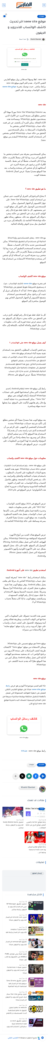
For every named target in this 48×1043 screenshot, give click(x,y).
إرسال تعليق (37, 873)
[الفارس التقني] (24, 5)
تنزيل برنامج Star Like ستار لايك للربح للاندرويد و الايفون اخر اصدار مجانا (16, 997)
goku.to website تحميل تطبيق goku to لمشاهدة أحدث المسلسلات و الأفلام (16, 1010)
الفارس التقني (13, 1038)
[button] (36, 776)
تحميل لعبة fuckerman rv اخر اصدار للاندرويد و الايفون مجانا (16, 970)
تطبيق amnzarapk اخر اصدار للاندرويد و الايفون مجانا (16, 943)
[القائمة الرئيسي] (44, 5)
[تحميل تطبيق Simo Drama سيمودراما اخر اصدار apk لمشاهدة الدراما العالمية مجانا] (35, 982)
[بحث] (4, 5)
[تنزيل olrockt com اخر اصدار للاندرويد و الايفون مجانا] (35, 919)
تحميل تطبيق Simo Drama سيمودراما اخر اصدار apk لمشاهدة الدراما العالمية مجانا (16, 984)
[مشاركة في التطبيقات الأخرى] (15, 776)
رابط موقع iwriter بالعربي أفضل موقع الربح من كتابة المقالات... (36, 825)
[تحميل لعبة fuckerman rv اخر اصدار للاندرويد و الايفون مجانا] (35, 969)
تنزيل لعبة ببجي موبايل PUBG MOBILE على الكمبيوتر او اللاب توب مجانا (16, 957)
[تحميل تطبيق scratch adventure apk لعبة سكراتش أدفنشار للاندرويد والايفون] (35, 1022)
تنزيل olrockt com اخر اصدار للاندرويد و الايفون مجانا (16, 919)
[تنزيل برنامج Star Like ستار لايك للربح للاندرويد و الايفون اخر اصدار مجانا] (35, 996)
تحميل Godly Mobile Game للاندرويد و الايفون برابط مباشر (13, 825)
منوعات (41, 16)
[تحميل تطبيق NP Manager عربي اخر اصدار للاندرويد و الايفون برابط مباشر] (35, 905)
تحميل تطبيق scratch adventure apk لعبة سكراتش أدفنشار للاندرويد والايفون (17, 1024)
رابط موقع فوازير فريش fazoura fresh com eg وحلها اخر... (37, 850)
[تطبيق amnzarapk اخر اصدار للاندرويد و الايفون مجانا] (35, 943)
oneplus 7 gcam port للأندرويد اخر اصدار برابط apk (16, 931)
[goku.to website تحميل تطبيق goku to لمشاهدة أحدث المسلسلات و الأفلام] (35, 1009)
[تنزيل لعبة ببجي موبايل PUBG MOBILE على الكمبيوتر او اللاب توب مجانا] (35, 955)
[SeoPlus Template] (39, 1038)
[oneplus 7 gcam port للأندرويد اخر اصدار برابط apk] (35, 931)
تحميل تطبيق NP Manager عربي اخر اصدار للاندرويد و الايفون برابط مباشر (16, 907)
